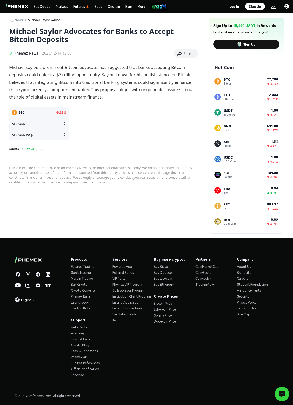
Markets (62, 6)
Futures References (85, 363)
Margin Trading (82, 278)
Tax (115, 320)
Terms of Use (246, 308)
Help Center (80, 327)
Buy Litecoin (163, 278)
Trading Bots (80, 308)
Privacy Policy (246, 302)
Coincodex (203, 278)
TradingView (204, 284)
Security (243, 296)
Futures (79, 6)
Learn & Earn (80, 339)
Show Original (32, 148)
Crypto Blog (80, 345)
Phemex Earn (80, 296)
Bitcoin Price (163, 303)
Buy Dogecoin (164, 272)
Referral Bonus (123, 272)
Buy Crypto (42, 6)
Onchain (114, 6)
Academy (77, 333)
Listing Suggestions (127, 308)
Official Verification (85, 369)
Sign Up (249, 44)
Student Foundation (252, 284)
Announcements (249, 290)
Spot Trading (81, 272)
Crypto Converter (84, 290)
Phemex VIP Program (127, 284)
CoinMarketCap (207, 266)
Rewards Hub (122, 266)
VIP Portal (119, 278)
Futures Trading (83, 266)
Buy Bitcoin (162, 266)
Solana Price (163, 315)
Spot (98, 6)
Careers (242, 278)
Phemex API (79, 357)
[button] (186, 53)
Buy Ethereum (164, 284)
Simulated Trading (126, 314)
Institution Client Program (131, 296)
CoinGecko (203, 272)
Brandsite (244, 272)
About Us (244, 266)
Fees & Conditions (84, 351)
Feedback (78, 375)
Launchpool (80, 302)
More (141, 6)
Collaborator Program (128, 290)
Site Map (243, 314)
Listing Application (126, 302)
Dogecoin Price (165, 321)
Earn (128, 6)
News (19, 20)
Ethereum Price (165, 309)
